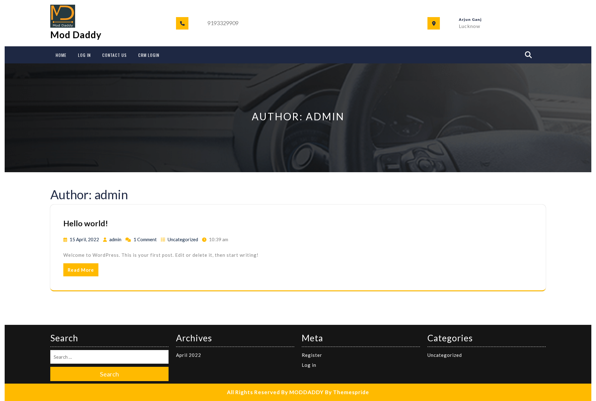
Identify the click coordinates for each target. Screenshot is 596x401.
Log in (309, 365)
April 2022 (188, 355)
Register (312, 355)
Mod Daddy (76, 34)
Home (61, 55)
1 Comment (145, 239)
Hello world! (85, 223)
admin (115, 239)
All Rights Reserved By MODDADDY (275, 392)
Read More (81, 270)
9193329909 (222, 23)
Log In (84, 55)
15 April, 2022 (84, 239)
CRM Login (148, 55)
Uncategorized (183, 239)
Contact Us (114, 55)
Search (109, 374)
